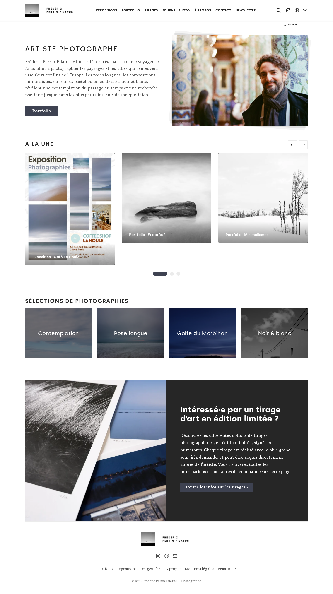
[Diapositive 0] (160, 274)
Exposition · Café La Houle (56, 257)
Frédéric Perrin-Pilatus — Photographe (171, 581)
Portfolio (41, 110)
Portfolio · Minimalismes (247, 235)
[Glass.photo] (297, 10)
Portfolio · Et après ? (147, 235)
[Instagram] (288, 10)
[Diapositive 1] (172, 274)
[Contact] (305, 10)
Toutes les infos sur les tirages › (216, 487)
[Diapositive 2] (178, 274)
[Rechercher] (279, 10)
